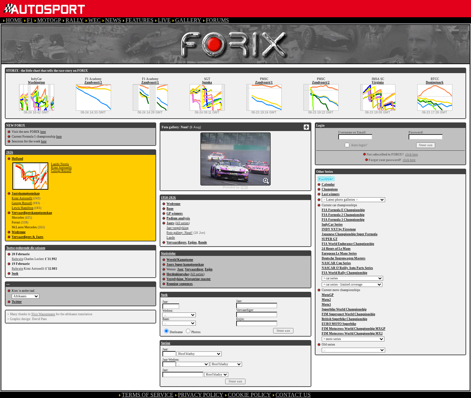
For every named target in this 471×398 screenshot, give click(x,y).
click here (411, 154)
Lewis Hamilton (22, 208)
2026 (9, 152)
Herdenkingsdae (178, 274)
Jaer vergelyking (178, 228)
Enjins (192, 242)
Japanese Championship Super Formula (350, 234)
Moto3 (326, 304)
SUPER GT (330, 239)
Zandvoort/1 (150, 82)
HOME (14, 20)
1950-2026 (168, 197)
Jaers (170, 223)
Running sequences (180, 284)
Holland (17, 158)
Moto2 (326, 299)
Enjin (208, 269)
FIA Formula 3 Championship (343, 219)
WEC (94, 20)
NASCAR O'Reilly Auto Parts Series (347, 268)
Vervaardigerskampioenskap (32, 213)
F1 (30, 20)
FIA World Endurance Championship (348, 244)
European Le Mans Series (339, 253)
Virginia (378, 82)
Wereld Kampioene (180, 259)
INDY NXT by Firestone (339, 229)
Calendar (328, 184)
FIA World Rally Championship (344, 273)
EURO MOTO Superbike (339, 324)
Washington (36, 82)
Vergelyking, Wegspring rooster (189, 279)
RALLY (75, 20)
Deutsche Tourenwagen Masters (343, 258)
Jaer (180, 269)
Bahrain (17, 259)
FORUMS (217, 20)
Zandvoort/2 (93, 82)
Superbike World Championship (344, 309)
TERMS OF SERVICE (147, 395)
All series (182, 223)
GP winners (175, 213)
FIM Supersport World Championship (348, 314)
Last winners (331, 194)
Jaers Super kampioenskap (185, 264)
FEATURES (139, 20)
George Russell (61, 171)
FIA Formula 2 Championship (343, 215)
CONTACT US (293, 395)
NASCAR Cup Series (336, 263)
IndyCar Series (332, 224)
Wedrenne (19, 232)
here (43, 131)
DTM (244, 187)
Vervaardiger (194, 269)
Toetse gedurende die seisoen (25, 248)
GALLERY (188, 20)
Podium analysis (178, 218)
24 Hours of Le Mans (336, 248)
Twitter (17, 302)
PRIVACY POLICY (200, 395)
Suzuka (207, 82)
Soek (15, 273)
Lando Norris (60, 164)
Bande (202, 242)
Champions (330, 189)
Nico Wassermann (43, 314)
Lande (171, 237)
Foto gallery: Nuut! (179, 233)
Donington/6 (434, 82)
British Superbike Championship (344, 319)
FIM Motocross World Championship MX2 (352, 333)
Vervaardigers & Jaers (27, 237)
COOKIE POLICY (249, 395)
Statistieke (168, 253)
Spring (165, 343)
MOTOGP (49, 20)
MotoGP (328, 295)
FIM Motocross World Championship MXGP (353, 328)
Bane (170, 208)
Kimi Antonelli (61, 167)
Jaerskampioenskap (26, 193)
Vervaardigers (177, 242)
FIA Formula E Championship (343, 210)
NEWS (113, 20)
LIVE (164, 20)
